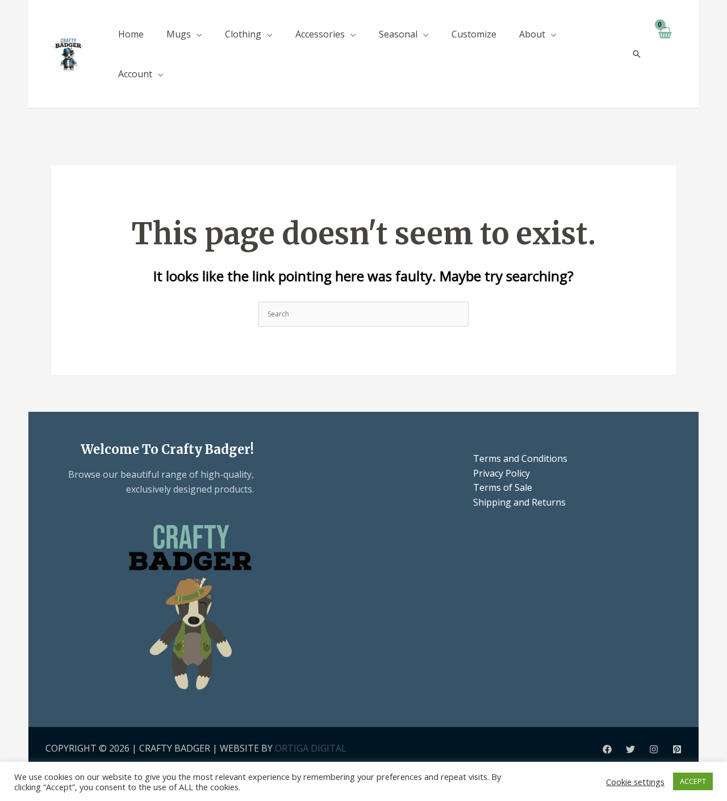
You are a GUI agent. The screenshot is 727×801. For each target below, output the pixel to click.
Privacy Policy (501, 473)
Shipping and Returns (519, 502)
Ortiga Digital (310, 748)
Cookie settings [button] (635, 782)
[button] (196, 34)
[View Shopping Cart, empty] (664, 54)
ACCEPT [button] (693, 781)
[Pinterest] (677, 749)
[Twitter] (630, 749)
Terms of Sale (502, 487)
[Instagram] (653, 749)
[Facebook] (607, 749)
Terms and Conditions (520, 458)
